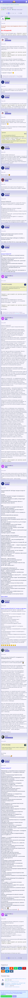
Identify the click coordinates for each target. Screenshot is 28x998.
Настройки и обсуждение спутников (12, 981)
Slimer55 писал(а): (7, 284)
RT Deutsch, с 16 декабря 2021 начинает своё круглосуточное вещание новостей (15, 983)
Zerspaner (7, 985)
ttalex (16, 76)
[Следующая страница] (21, 13)
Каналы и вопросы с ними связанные (12, 986)
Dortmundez (17, 313)
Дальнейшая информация (6, 996)
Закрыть (14, 996)
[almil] (2, 980)
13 (19, 13)
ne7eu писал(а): (6, 745)
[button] (2, 2)
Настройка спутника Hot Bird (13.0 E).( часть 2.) (15, 978)
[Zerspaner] (2, 984)
